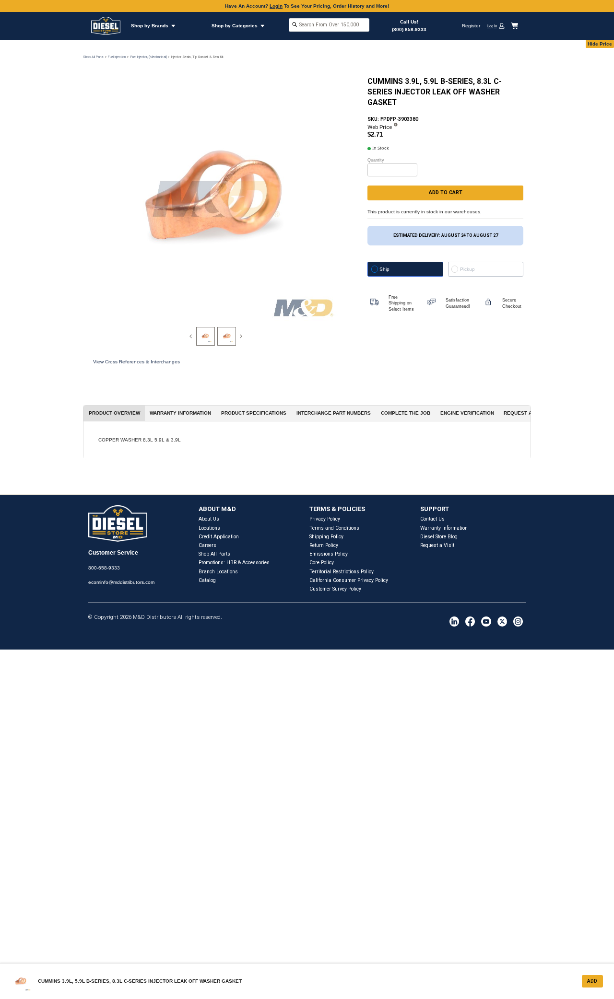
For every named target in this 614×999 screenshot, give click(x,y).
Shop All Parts (93, 57)
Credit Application (219, 537)
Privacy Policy (324, 519)
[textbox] (329, 24)
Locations (209, 528)
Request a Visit (437, 545)
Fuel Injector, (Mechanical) (148, 57)
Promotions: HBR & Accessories (234, 562)
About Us (209, 519)
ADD (592, 981)
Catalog (207, 580)
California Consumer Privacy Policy (348, 580)
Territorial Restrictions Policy (341, 572)
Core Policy (321, 562)
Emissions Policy (328, 554)
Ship (384, 269)
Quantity (375, 160)
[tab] (205, 336)
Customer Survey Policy (335, 589)
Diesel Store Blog (439, 537)
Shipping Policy (326, 537)
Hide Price (600, 43)
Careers (207, 545)
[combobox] (329, 25)
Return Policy (323, 545)
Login (276, 6)
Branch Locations (218, 572)
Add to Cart (445, 192)
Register (471, 25)
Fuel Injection (117, 57)
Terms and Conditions (334, 528)
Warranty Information (444, 528)
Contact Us (432, 519)
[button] (498, 26)
